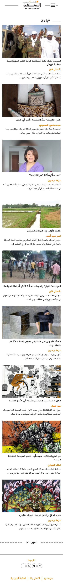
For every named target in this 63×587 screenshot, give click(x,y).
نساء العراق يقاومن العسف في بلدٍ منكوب (40, 515)
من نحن (48, 578)
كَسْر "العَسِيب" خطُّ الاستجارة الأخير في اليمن (38, 119)
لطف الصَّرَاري (54, 464)
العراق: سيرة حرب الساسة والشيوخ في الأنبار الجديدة (35, 400)
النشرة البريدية (18, 578)
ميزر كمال (56, 405)
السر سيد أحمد (53, 235)
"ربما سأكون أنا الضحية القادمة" (45, 175)
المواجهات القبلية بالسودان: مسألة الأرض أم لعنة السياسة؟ (32, 286)
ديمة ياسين (54, 180)
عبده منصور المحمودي (50, 124)
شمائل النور (55, 69)
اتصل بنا (35, 578)
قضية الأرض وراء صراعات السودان (44, 230)
